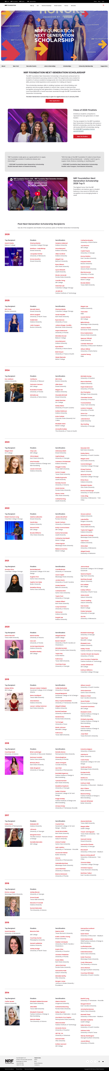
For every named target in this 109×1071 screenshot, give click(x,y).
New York (16, 66)
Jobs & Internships (49, 66)
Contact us (37, 1065)
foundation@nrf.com (21, 1057)
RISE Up (32, 5)
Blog (35, 1061)
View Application (54, 101)
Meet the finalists (82, 136)
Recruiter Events (31, 66)
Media (35, 1059)
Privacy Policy (19, 1069)
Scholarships (67, 66)
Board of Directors (38, 1063)
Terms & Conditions (9, 1069)
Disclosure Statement (29, 1069)
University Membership (86, 66)
